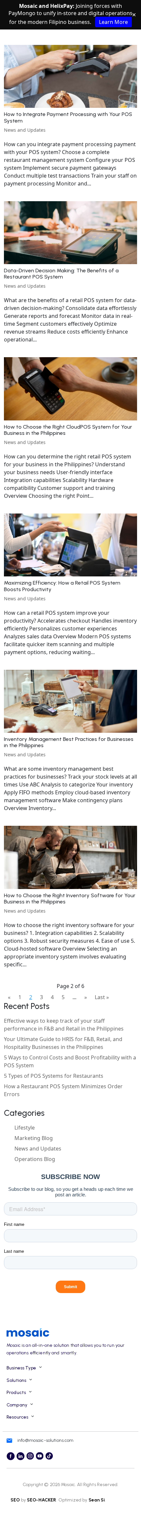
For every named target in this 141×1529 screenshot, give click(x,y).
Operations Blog (34, 1159)
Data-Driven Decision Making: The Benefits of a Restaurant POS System (61, 273)
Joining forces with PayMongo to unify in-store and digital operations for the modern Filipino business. (70, 14)
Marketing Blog (33, 1138)
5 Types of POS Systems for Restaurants (53, 1075)
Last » (102, 997)
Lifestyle (24, 1127)
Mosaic (67, 1484)
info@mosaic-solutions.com (45, 1440)
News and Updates (25, 130)
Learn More (113, 22)
